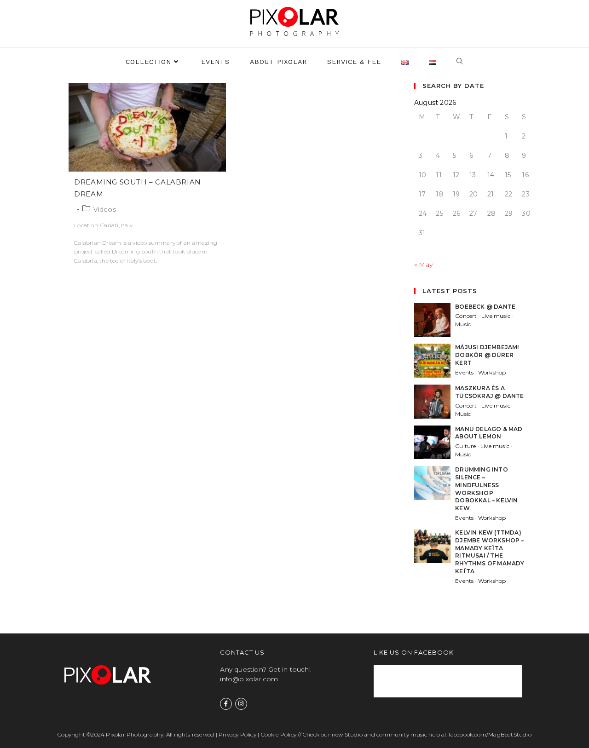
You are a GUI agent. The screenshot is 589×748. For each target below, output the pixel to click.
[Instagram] (241, 704)
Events (464, 372)
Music (463, 324)
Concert (466, 315)
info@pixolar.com (249, 679)
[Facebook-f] (226, 704)
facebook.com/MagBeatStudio (490, 734)
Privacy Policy (237, 734)
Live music (495, 315)
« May (423, 264)
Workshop (492, 372)
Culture (465, 446)
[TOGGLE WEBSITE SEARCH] (460, 62)
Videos (104, 209)
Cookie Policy (279, 734)
